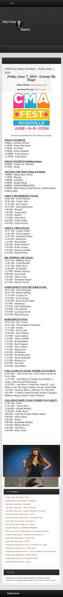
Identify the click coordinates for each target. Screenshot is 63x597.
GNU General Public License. (46, 580)
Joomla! (8, 580)
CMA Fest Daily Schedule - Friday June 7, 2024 (30, 70)
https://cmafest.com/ (38, 85)
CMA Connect (40, 89)
